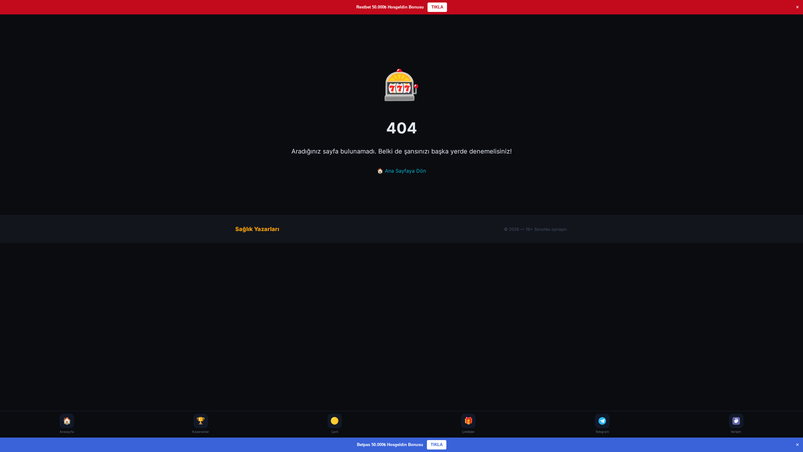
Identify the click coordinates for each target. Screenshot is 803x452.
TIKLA (437, 7)
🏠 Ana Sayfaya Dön (401, 171)
